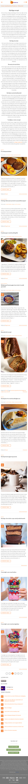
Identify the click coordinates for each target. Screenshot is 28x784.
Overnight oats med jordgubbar (10, 624)
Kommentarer (24, 565)
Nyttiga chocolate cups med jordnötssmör (13, 518)
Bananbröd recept (6, 332)
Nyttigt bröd (23, 390)
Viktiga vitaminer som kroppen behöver (13, 722)
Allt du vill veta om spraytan (10, 730)
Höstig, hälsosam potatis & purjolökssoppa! (13, 200)
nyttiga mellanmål (18, 142)
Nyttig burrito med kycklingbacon (10, 398)
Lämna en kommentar (23, 194)
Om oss (12, 743)
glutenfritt (17, 390)
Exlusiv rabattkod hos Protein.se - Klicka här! (12, 6)
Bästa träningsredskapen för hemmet (12, 715)
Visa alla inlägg (9, 689)
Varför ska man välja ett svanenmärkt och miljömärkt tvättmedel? (13, 700)
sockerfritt (8, 391)
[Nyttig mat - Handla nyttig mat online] (14, 2)
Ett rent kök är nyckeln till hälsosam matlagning (14, 696)
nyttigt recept (3, 391)
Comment (25, 391)
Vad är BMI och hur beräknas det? (11, 711)
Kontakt (15, 743)
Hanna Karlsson (18, 335)
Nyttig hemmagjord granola (9, 456)
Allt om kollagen (8, 707)
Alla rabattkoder (13, 752)
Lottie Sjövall (18, 204)
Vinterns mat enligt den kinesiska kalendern (14, 719)
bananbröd (13, 390)
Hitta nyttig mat (13, 746)
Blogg (2, 199)
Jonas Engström (18, 236)
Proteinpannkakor (6, 151)
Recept (2, 149)
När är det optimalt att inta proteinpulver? (13, 704)
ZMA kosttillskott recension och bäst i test (14, 726)
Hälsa (20, 390)
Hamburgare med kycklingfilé (9, 233)
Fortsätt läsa (6, 189)
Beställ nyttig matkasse (13, 749)
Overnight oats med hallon (8, 572)
